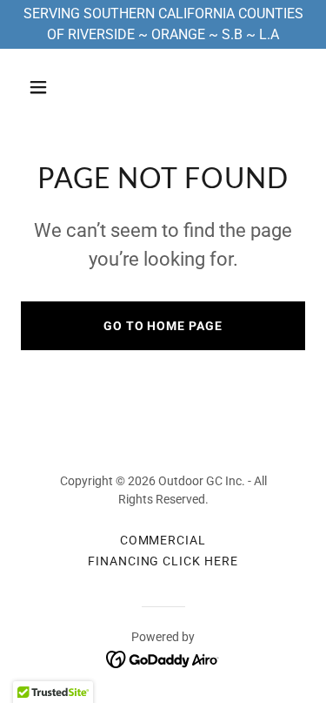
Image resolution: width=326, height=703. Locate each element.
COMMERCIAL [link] (163, 540)
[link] (163, 658)
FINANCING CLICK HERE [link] (163, 561)
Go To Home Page (163, 326)
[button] (53, 87)
